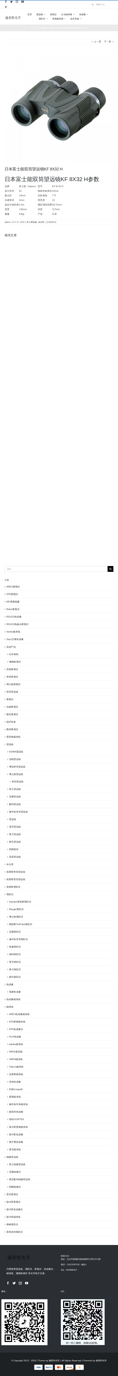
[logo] (13, 16)
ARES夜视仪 (13, 586)
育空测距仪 (15, 962)
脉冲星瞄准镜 (13, 1217)
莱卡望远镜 (15, 834)
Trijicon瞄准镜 (16, 1066)
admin (7, 222)
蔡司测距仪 (15, 977)
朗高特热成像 (16, 1111)
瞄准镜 (10, 1006)
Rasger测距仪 (16, 909)
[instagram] (17, 1)
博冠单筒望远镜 (17, 766)
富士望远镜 (32, 222)
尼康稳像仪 (15, 1172)
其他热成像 (15, 1081)
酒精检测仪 (15, 661)
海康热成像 (15, 991)
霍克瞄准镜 (15, 1149)
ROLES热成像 (14, 616)
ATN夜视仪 (12, 594)
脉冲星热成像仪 (14, 1209)
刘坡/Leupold (15, 1089)
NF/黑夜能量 (13, 601)
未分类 (41, 222)
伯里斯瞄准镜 (16, 1074)
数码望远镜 (15, 804)
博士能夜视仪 (13, 684)
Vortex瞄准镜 (13, 631)
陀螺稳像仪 (15, 1187)
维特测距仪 (15, 954)
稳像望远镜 (12, 1157)
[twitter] (11, 1)
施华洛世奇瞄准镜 (18, 1104)
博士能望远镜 (16, 774)
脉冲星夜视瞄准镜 (18, 1127)
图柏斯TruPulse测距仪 (20, 924)
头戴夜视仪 (12, 706)
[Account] (106, 16)
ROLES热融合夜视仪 (17, 624)
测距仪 (10, 894)
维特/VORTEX (16, 1119)
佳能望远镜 (15, 759)
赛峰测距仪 (12, 1224)
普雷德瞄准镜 (13, 737)
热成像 (10, 984)
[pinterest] (6, 7)
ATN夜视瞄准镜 (17, 1021)
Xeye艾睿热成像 (15, 639)
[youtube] (22, 1)
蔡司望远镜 (15, 841)
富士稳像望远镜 (17, 1164)
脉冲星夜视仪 (13, 1202)
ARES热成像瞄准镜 (19, 1014)
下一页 (107, 41)
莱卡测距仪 (15, 969)
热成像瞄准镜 (13, 999)
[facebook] (6, 1)
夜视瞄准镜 (15, 1096)
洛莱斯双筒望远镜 (15, 879)
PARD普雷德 (16, 1051)
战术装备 (11, 721)
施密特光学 (54, 1360)
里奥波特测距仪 (14, 1232)
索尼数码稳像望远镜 (19, 1179)
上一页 (97, 41)
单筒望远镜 (17, 781)
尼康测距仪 (15, 931)
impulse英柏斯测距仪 (20, 901)
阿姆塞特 (13, 849)
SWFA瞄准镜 (16, 1059)
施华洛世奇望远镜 (18, 811)
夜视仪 (10, 699)
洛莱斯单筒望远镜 (15, 871)
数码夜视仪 (12, 729)
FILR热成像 (15, 1036)
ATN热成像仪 (16, 1029)
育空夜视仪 (12, 1194)
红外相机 (13, 654)
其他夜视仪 (12, 669)
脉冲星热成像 (16, 1134)
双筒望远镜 (12, 691)
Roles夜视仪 (13, 609)
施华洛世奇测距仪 (18, 939)
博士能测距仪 (16, 916)
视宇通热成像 (16, 1142)
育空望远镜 (15, 826)
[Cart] (112, 16)
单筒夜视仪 (12, 676)
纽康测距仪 (15, 946)
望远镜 (10, 744)
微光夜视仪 (12, 714)
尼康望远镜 (15, 796)
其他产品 (11, 647)
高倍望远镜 (15, 856)
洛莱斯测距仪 (13, 887)
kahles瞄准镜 (16, 1044)
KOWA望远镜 (16, 751)
